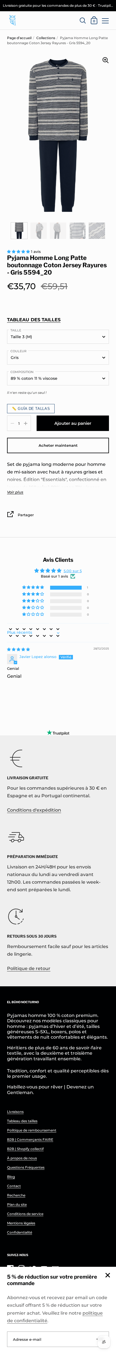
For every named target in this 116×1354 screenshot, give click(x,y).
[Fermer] (107, 1276)
